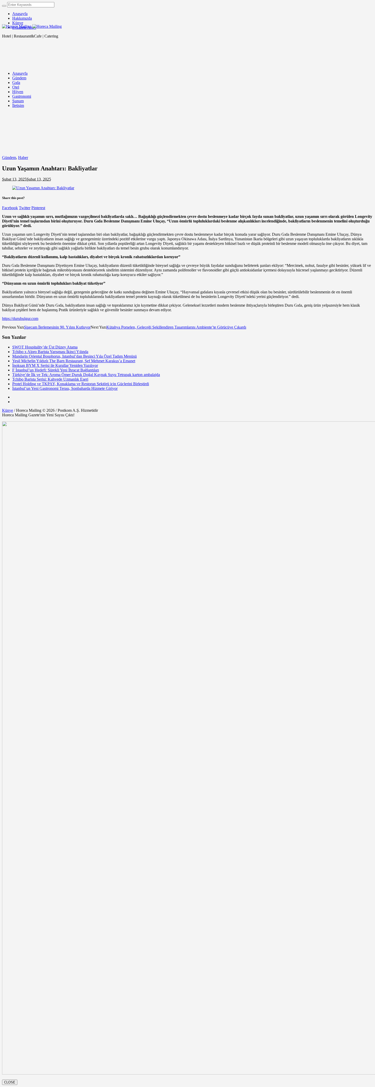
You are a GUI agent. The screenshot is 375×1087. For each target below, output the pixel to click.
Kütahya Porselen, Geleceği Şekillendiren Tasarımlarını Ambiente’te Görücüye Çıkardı (176, 327)
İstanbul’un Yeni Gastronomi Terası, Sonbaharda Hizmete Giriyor (65, 388)
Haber (23, 157)
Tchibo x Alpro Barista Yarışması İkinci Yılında (50, 351)
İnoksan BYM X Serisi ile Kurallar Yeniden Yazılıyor (55, 365)
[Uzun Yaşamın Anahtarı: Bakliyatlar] (43, 188)
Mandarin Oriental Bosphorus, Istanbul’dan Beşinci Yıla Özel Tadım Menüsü (74, 356)
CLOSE (9, 1082)
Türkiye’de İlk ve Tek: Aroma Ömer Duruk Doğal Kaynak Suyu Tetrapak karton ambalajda (86, 374)
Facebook (10, 208)
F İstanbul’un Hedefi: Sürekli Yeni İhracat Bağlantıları (55, 370)
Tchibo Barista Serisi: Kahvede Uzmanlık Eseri (50, 379)
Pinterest (38, 208)
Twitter (24, 208)
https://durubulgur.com (20, 318)
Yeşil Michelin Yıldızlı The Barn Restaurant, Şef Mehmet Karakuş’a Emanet (73, 361)
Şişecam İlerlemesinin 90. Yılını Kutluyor (57, 327)
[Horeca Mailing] (32, 26)
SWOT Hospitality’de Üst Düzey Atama (45, 347)
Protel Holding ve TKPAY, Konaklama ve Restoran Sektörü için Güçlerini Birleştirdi (80, 384)
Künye (7, 410)
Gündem (9, 157)
